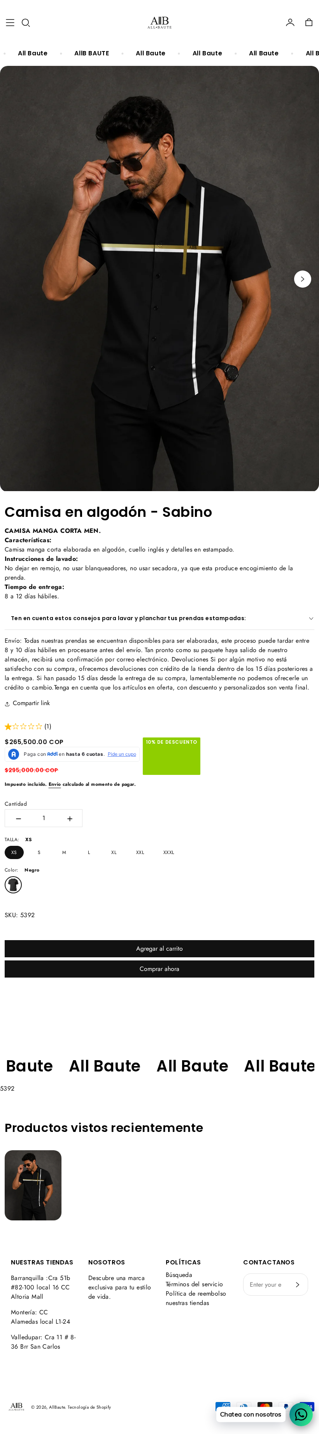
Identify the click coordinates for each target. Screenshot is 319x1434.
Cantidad (16, 804)
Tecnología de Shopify (89, 1407)
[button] (25, 22)
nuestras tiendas (187, 1302)
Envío (55, 784)
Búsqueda (179, 1274)
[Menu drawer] (10, 22)
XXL (140, 852)
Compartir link (31, 702)
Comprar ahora (159, 968)
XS (14, 852)
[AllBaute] (159, 23)
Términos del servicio (194, 1284)
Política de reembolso (196, 1293)
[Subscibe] (297, 1284)
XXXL (168, 852)
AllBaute (57, 1407)
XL (113, 852)
